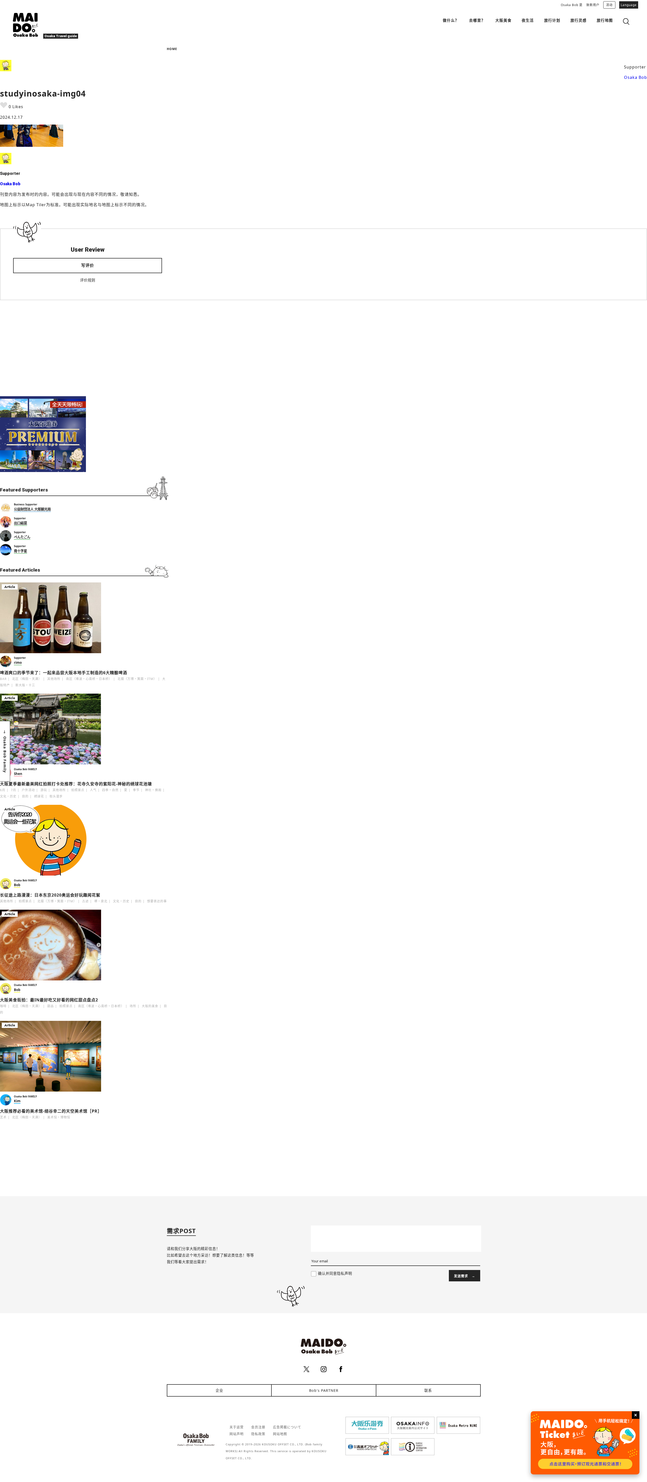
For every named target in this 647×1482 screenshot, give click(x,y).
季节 (136, 790)
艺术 (3, 1117)
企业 (219, 1390)
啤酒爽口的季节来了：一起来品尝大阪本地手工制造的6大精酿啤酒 (63, 672)
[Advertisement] (84, 348)
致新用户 (592, 5)
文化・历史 (8, 796)
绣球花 (39, 796)
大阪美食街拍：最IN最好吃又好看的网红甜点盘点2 (49, 1000)
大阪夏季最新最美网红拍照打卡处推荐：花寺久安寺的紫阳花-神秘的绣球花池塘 (76, 784)
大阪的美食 (150, 1006)
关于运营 (236, 1427)
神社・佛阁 (153, 790)
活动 (609, 5)
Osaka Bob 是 (572, 5)
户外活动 (28, 790)
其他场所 (53, 679)
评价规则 (87, 280)
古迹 (85, 901)
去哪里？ (477, 20)
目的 (25, 796)
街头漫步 (56, 796)
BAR (3, 679)
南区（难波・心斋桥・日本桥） (89, 679)
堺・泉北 (100, 901)
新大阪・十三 (25, 685)
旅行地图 (605, 20)
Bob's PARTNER (323, 1390)
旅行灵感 (578, 20)
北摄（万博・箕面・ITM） (137, 679)
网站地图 (280, 1433)
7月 (13, 790)
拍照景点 (77, 790)
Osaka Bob (635, 77)
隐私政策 (258, 1433)
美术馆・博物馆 (58, 1117)
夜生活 (528, 20)
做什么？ (451, 20)
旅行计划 (552, 20)
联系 (428, 1390)
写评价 (87, 265)
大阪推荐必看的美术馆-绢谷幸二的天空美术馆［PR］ (51, 1111)
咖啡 (3, 1006)
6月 (2, 790)
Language (629, 5)
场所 (133, 1006)
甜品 (50, 1006)
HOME (172, 49)
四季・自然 (110, 790)
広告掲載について (287, 1427)
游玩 (43, 790)
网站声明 (236, 1433)
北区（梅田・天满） (27, 679)
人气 (93, 790)
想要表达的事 (157, 901)
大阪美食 (503, 20)
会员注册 (258, 1427)
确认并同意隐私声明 (335, 1273)
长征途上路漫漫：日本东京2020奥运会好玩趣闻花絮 (50, 895)
